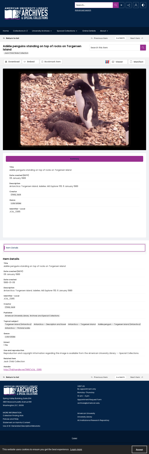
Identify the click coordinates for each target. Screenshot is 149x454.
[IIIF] (107, 61)
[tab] (74, 159)
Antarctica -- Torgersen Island (82, 324)
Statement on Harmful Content (16, 422)
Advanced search (83, 10)
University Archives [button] (41, 30)
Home (6, 30)
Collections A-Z (20, 30)
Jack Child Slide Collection (16, 53)
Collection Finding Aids (13, 415)
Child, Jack (16, 194)
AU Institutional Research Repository (93, 420)
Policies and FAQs (10, 419)
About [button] (103, 30)
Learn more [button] (76, 449)
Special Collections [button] (66, 30)
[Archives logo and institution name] (26, 13)
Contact (74, 438)
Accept (139, 449)
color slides (16, 203)
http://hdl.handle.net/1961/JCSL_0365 (23, 369)
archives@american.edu (88, 403)
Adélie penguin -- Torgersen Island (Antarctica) (119, 324)
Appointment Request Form (89, 399)
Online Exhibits (89, 30)
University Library (84, 417)
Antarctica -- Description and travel (50, 324)
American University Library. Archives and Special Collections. (32, 315)
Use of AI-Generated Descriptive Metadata (21, 426)
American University (86, 413)
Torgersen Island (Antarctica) (18, 324)
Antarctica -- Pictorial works (17, 328)
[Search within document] (143, 47)
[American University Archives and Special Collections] (20, 390)
